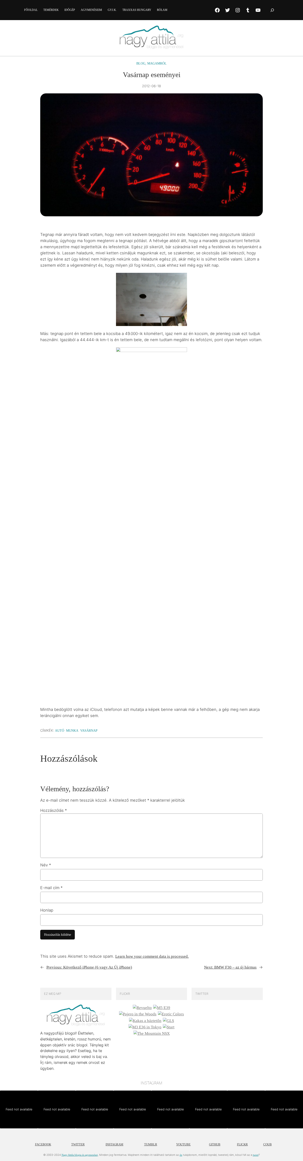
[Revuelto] (142, 1008)
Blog (140, 63)
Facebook (43, 1144)
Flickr (242, 1144)
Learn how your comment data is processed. (152, 956)
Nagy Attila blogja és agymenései (80, 1154)
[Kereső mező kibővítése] (272, 10)
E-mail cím (51, 887)
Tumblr (150, 1144)
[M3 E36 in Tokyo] (145, 1027)
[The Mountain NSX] (152, 1034)
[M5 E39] (161, 1008)
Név (45, 865)
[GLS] (168, 1021)
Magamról (157, 63)
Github (214, 1144)
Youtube (183, 1144)
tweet (255, 1154)
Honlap (46, 910)
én (181, 1154)
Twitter (78, 1144)
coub (267, 1144)
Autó (59, 730)
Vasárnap (89, 730)
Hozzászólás (53, 810)
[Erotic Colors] (171, 1014)
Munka (72, 730)
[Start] (168, 1027)
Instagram (114, 1144)
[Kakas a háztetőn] (145, 1021)
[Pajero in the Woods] (137, 1014)
